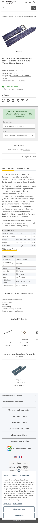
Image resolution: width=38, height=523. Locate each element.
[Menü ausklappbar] (3, 1)
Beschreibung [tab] (8, 168)
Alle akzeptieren (19, 509)
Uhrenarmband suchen (19, 441)
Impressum (7, 504)
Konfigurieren (19, 515)
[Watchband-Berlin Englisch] (16, 457)
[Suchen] (33, 8)
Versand (26, 149)
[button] (26, 2)
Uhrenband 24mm (19, 435)
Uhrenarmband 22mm (19, 428)
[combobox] (19, 126)
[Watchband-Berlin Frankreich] (21, 457)
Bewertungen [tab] (23, 168)
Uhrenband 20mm (19, 422)
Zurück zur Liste (8, 16)
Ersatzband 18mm (19, 416)
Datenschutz (17, 504)
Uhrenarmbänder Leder (19, 410)
